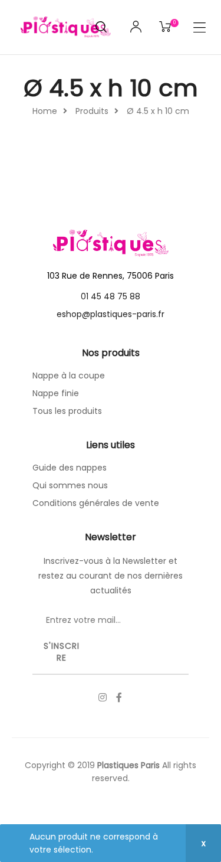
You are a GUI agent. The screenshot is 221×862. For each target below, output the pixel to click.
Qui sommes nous (70, 485)
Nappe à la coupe (68, 375)
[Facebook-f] (119, 697)
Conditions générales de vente (95, 503)
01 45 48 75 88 (110, 296)
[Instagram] (102, 697)
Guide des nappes (69, 468)
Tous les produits (67, 411)
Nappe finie (55, 393)
